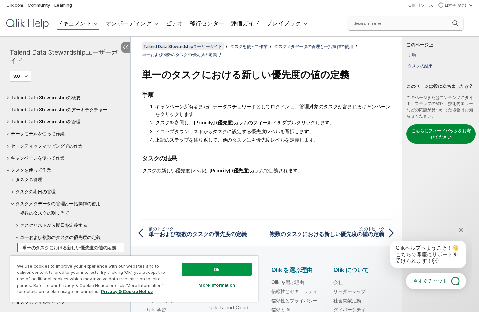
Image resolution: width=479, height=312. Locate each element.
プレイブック (283, 23)
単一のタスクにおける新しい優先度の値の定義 (69, 247)
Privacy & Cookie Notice (127, 291)
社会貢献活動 (347, 300)
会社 (337, 282)
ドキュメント (74, 23)
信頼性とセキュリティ (294, 291)
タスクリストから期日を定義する (53, 225)
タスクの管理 (28, 179)
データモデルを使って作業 (38, 133)
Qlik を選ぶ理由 (287, 282)
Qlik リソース (420, 5)
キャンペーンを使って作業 (38, 158)
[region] (134, 279)
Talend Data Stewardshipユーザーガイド (64, 56)
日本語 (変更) (456, 5)
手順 (412, 54)
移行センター (207, 23)
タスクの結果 (420, 65)
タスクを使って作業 (31, 170)
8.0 (16, 76)
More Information (216, 285)
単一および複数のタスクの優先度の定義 (60, 237)
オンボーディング (129, 23)
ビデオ (174, 23)
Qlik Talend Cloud (229, 307)
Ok (217, 269)
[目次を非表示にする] (125, 47)
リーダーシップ (349, 291)
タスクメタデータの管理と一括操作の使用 (57, 203)
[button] (455, 23)
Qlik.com (15, 5)
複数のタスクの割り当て (44, 213)
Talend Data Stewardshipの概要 (45, 97)
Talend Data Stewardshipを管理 (45, 121)
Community (39, 5)
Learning (63, 5)
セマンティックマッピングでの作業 (46, 145)
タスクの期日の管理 (35, 191)
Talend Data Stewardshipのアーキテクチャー (59, 109)
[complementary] (440, 174)
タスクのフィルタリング (40, 302)
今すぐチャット (430, 281)
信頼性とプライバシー (294, 300)
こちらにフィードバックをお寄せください (441, 134)
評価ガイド (245, 23)
